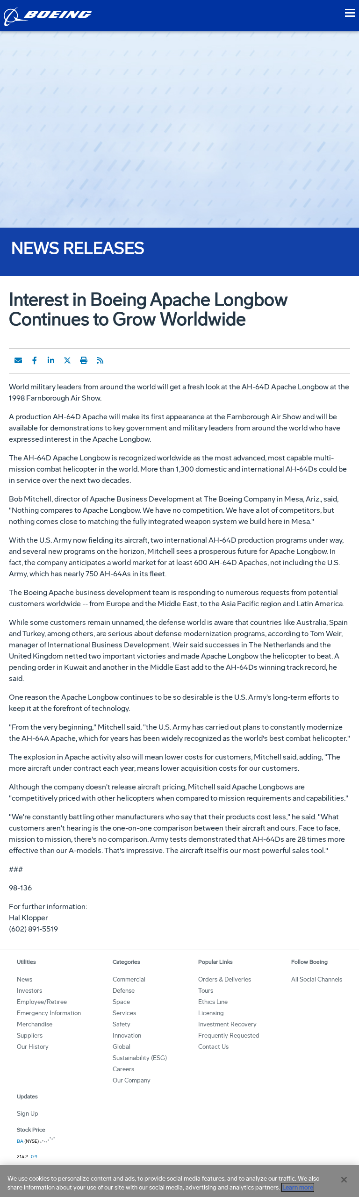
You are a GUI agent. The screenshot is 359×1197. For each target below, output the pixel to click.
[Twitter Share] (67, 360)
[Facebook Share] (35, 360)
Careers (123, 1069)
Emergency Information (49, 1013)
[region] (179, 1181)
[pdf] (116, 360)
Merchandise (34, 1024)
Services (124, 1013)
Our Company (132, 1080)
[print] (84, 360)
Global (121, 1046)
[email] (18, 360)
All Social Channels (316, 979)
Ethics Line (213, 1001)
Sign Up (27, 1113)
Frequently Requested (228, 1035)
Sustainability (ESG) (140, 1057)
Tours (205, 990)
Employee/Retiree (42, 1001)
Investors (29, 990)
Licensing (211, 1013)
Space (121, 1001)
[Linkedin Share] (51, 360)
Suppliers (30, 1035)
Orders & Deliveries (224, 979)
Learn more (297, 1187)
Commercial (129, 979)
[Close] (344, 1179)
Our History (33, 1046)
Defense (124, 990)
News (24, 979)
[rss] (100, 360)
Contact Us (213, 1046)
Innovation (127, 1035)
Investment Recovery (227, 1024)
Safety (121, 1024)
